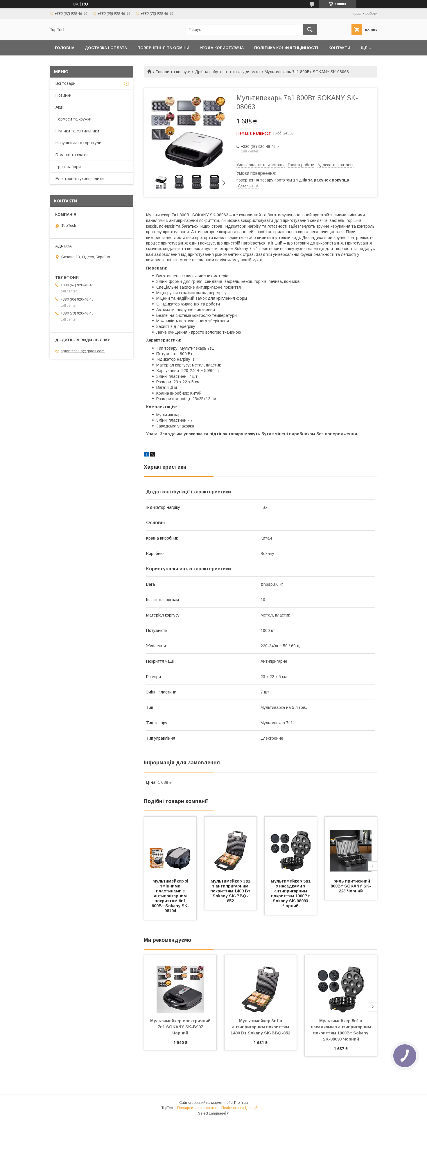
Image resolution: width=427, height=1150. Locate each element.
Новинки (63, 95)
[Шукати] (310, 29)
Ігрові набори (68, 166)
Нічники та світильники (77, 131)
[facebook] (146, 455)
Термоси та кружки (73, 119)
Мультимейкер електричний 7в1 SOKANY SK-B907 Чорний (181, 1026)
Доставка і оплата (106, 48)
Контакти (339, 48)
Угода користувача (222, 48)
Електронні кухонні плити (79, 178)
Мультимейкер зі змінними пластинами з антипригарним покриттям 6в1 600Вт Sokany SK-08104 (170, 896)
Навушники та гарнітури (78, 143)
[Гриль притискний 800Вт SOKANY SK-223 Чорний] (351, 846)
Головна (64, 48)
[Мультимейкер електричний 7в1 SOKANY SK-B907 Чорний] (180, 984)
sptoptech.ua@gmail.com (83, 351)
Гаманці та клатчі (71, 154)
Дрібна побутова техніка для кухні (228, 71)
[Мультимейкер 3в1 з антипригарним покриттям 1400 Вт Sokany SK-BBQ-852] (230, 846)
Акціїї (60, 107)
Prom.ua (241, 1103)
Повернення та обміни (163, 48)
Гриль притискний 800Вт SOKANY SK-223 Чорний (351, 886)
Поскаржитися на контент (198, 1108)
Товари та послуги (173, 71)
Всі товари (65, 83)
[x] (152, 455)
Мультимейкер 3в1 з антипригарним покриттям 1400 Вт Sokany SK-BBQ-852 (231, 891)
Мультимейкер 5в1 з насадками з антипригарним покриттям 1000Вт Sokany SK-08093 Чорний (291, 893)
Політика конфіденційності (286, 48)
